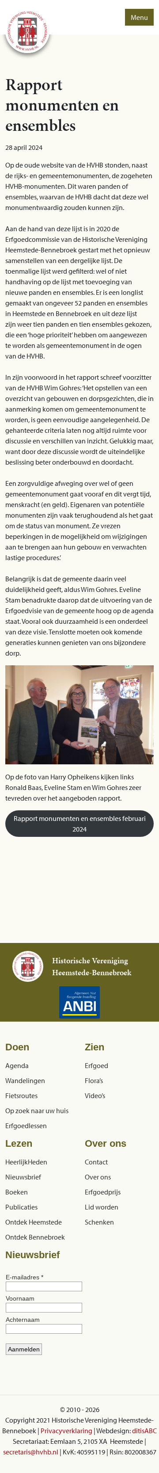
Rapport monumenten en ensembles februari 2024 (80, 823)
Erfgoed (96, 1065)
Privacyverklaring (66, 1430)
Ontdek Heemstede (33, 1221)
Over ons (98, 1176)
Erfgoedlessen (26, 1125)
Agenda (17, 1065)
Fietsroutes (21, 1095)
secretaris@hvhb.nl (30, 1451)
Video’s (95, 1095)
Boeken (16, 1191)
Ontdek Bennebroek (35, 1237)
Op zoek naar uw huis (36, 1110)
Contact (96, 1161)
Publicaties (21, 1206)
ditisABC (144, 1430)
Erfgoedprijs (103, 1191)
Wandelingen (25, 1080)
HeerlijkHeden (26, 1161)
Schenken (99, 1221)
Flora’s (94, 1080)
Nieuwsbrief (23, 1176)
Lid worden (101, 1206)
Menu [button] (139, 17)
